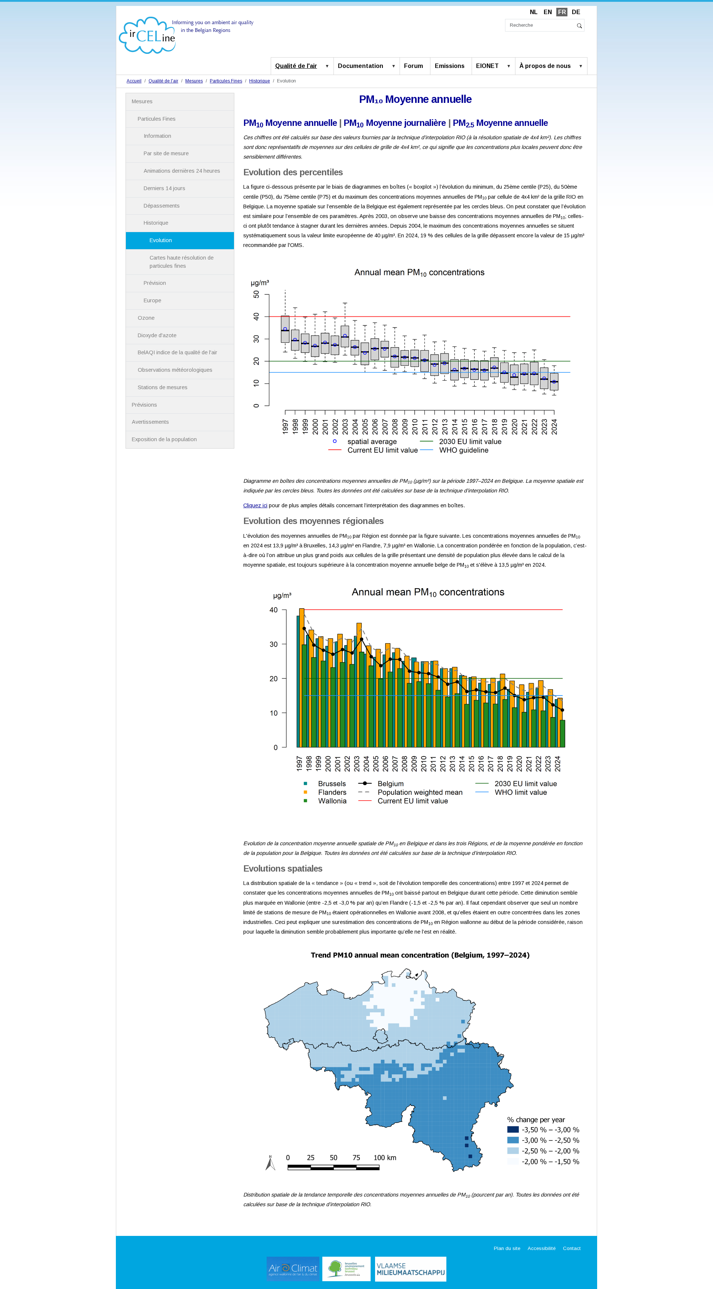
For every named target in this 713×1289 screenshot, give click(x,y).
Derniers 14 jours (164, 188)
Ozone (146, 318)
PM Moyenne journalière (395, 123)
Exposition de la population (164, 439)
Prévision (155, 283)
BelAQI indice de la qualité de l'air (177, 352)
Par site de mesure (166, 153)
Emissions (450, 66)
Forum (413, 66)
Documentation (360, 66)
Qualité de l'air (296, 66)
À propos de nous (545, 66)
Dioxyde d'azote (157, 335)
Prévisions (144, 405)
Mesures (194, 81)
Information (157, 136)
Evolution (161, 240)
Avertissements (150, 422)
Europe (152, 300)
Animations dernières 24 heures (182, 171)
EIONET (487, 66)
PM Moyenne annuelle (290, 123)
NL (534, 12)
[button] (328, 66)
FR (562, 12)
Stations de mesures (163, 387)
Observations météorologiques (175, 370)
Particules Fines (226, 81)
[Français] (186, 35)
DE (576, 12)
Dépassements (162, 206)
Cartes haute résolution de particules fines (182, 262)
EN (548, 12)
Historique (259, 81)
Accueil (134, 81)
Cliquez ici (255, 505)
